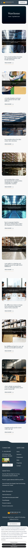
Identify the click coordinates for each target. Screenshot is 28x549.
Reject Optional (14, 546)
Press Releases (5, 500)
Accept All (14, 544)
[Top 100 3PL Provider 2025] (6, 458)
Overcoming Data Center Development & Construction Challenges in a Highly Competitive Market (13, 181)
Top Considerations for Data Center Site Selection (13, 140)
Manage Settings (13, 542)
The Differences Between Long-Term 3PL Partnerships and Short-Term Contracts (14, 306)
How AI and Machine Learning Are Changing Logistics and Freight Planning (13, 58)
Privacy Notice (5, 531)
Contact (19, 465)
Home (18, 451)
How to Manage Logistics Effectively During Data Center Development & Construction (13, 223)
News (18, 460)
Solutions (19, 454)
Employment (20, 457)
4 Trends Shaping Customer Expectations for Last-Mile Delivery (13, 99)
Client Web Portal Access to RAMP (10, 497)
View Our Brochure (6, 494)
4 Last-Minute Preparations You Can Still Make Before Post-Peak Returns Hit (14, 387)
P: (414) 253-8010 (6, 451)
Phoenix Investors (6, 503)
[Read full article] (14, 475)
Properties (19, 463)
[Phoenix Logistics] (8, 2)
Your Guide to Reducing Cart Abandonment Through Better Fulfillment (13, 265)
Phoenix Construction (7, 506)
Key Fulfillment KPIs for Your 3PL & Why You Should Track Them (14, 346)
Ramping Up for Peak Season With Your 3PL (13, 428)
